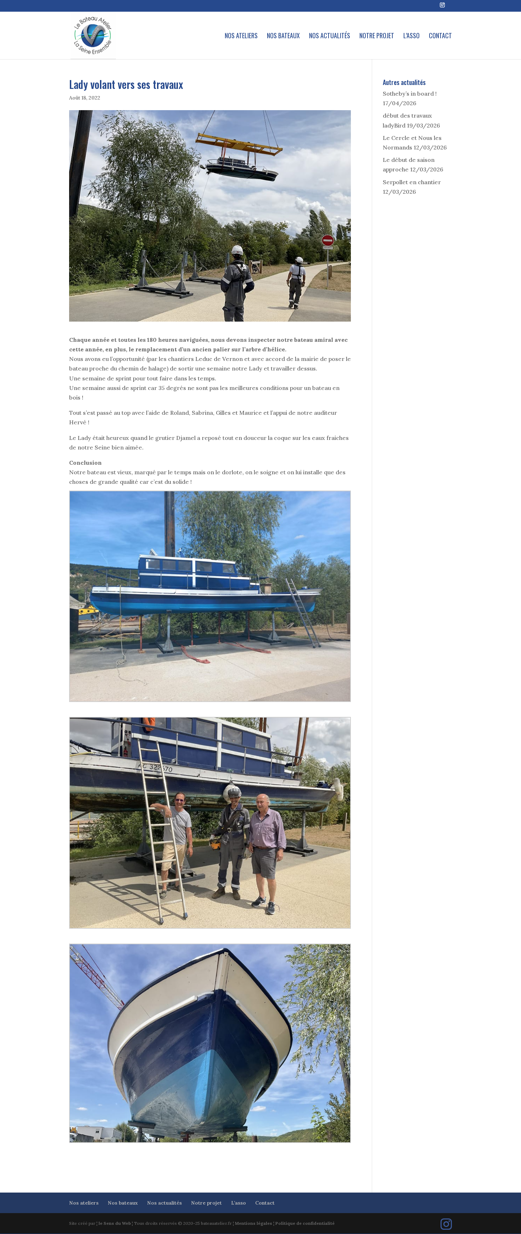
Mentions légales (253, 1223)
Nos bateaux (283, 36)
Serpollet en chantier (412, 182)
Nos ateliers (241, 36)
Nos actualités (329, 36)
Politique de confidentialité (305, 1223)
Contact (440, 36)
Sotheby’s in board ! (410, 93)
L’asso (411, 36)
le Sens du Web (115, 1223)
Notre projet (376, 36)
